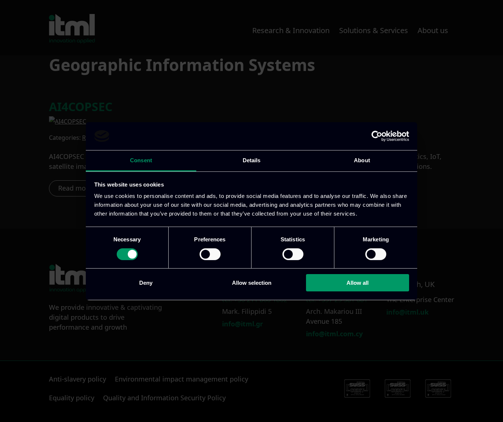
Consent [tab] (141, 160)
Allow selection (251, 283)
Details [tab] (252, 160)
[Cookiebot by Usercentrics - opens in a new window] (377, 136)
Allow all (358, 283)
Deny (145, 283)
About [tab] (362, 160)
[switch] (210, 254)
